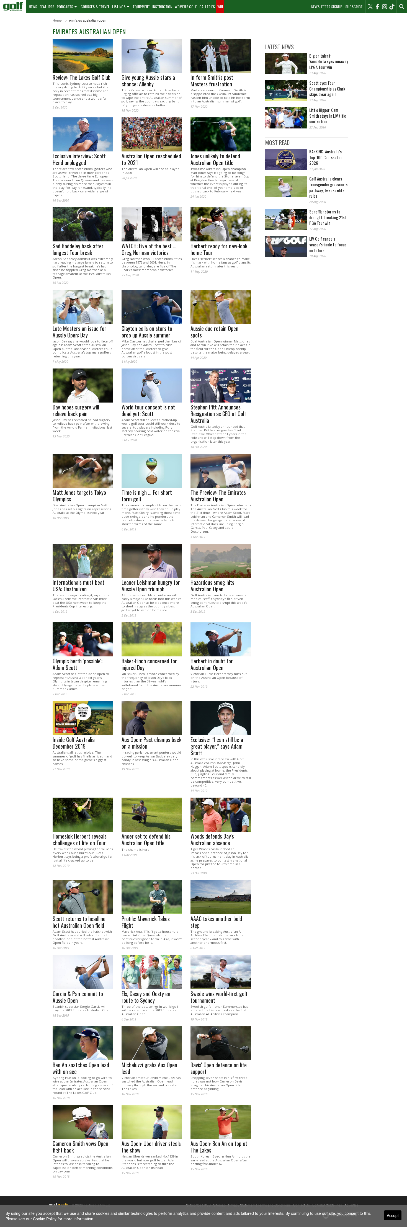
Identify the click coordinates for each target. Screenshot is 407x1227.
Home (57, 20)
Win (220, 6)
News (33, 6)
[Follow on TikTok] (391, 6)
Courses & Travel (95, 6)
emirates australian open (87, 20)
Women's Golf (186, 6)
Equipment (141, 6)
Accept (393, 1215)
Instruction (162, 6)
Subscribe (353, 6)
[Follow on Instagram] (384, 6)
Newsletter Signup (326, 6)
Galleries (207, 6)
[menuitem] (13, 6)
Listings (118, 6)
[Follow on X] (370, 6)
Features (47, 6)
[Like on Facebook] (377, 6)
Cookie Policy (44, 1218)
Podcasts (65, 6)
